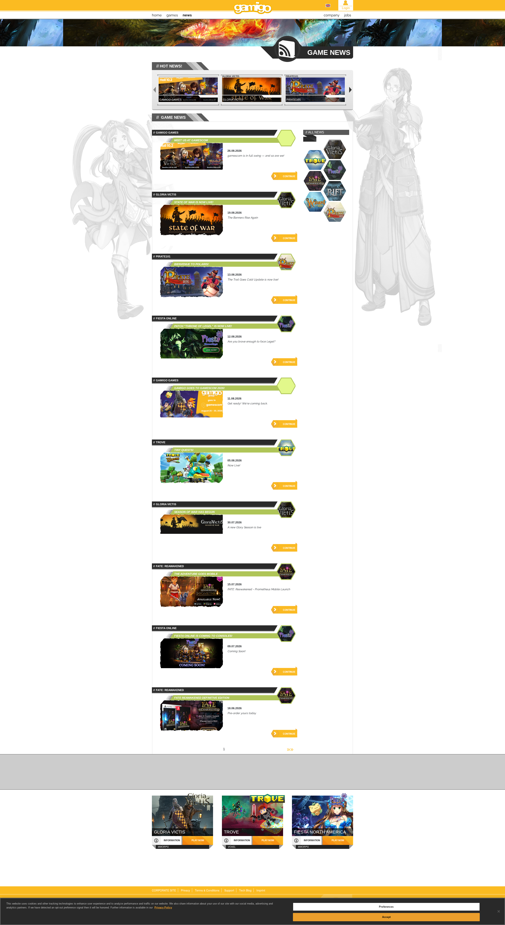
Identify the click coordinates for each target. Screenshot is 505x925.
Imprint (260, 890)
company (331, 15)
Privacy (185, 890)
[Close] (498, 911)
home (157, 15)
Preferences (386, 906)
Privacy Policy (163, 907)
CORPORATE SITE (164, 890)
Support (229, 890)
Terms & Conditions (207, 890)
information (172, 840)
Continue (289, 176)
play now (198, 840)
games (172, 15)
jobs (347, 15)
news (187, 15)
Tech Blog (245, 890)
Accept (386, 916)
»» (290, 749)
